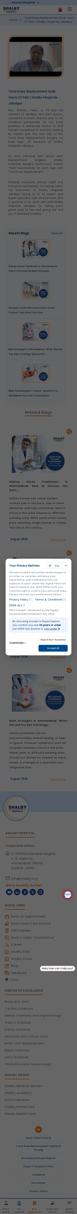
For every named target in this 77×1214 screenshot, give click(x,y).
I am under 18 (52, 629)
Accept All (53, 648)
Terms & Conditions (49, 599)
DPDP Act (15, 605)
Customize (16, 643)
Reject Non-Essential (53, 639)
